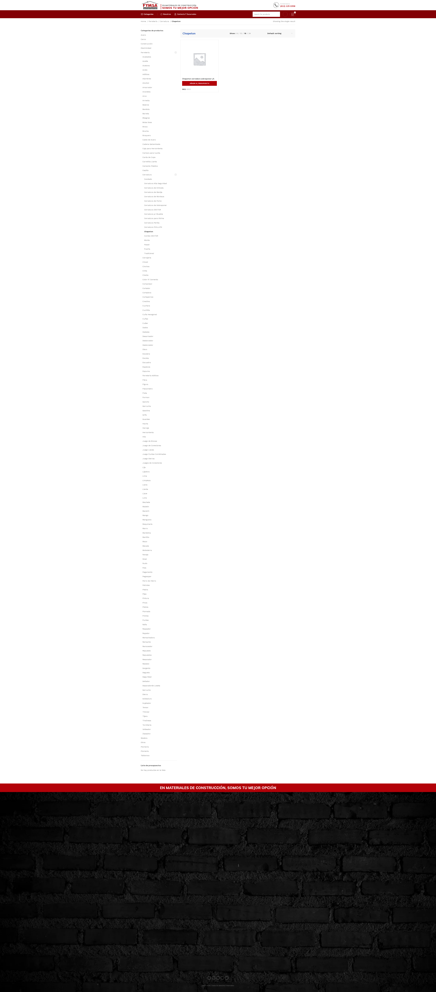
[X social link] (213, 978)
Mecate (145, 546)
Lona (144, 498)
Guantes (146, 419)
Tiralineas (146, 720)
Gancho (145, 402)
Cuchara (146, 306)
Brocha (145, 131)
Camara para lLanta (151, 153)
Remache (146, 642)
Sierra (145, 694)
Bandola (146, 109)
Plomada (146, 611)
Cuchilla (146, 310)
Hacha (145, 424)
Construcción (146, 44)
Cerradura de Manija (153, 192)
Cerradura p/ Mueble (153, 214)
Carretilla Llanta (149, 161)
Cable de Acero (149, 140)
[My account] (285, 14)
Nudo (144, 563)
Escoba (145, 358)
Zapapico (146, 734)
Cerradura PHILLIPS (153, 227)
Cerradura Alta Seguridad (155, 183)
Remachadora (148, 638)
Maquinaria (147, 524)
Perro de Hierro (149, 581)
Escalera (146, 354)
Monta (147, 240)
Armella (146, 100)
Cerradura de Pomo (153, 201)
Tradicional (149, 253)
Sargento (146, 668)
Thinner (145, 712)
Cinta (144, 271)
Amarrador (147, 87)
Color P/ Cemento (150, 279)
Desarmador (147, 336)
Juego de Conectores (151, 445)
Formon (145, 397)
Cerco (143, 39)
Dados (145, 327)
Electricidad (146, 48)
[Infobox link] (284, 5)
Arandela (146, 92)
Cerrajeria (146, 258)
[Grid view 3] (259, 33)
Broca (144, 127)
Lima (144, 476)
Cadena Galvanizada (151, 144)
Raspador (146, 629)
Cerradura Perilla (151, 223)
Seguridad (146, 677)
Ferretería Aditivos (150, 375)
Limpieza (146, 480)
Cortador (146, 288)
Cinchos (145, 266)
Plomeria (145, 751)
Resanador (147, 659)
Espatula (146, 367)
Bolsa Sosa (147, 122)
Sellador (146, 681)
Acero (143, 35)
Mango (145, 515)
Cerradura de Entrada (154, 188)
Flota (144, 393)
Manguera (146, 520)
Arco (144, 96)
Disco (144, 349)
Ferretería (153, 21)
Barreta (145, 113)
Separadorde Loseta (151, 686)
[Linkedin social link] (222, 978)
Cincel (145, 262)
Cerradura (165, 21)
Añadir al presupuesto (199, 83)
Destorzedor (147, 345)
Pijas (144, 594)
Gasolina (146, 410)
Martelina (146, 533)
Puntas (145, 620)
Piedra (145, 590)
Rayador (146, 633)
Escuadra (146, 362)
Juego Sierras (148, 458)
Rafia (144, 624)
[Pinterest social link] (218, 978)
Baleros (145, 105)
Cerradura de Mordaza (154, 196)
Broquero (146, 135)
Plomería (145, 747)
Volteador (146, 729)
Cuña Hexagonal (149, 314)
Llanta (145, 489)
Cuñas (145, 319)
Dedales (145, 332)
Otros (143, 742)
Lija (144, 467)
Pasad (146, 245)
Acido (144, 70)
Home (144, 21)
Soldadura (147, 699)
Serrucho (146, 690)
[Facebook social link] (209, 978)
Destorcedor (147, 341)
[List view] (255, 33)
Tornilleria (146, 725)
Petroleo (146, 585)
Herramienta (148, 432)
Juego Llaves (148, 450)
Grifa (144, 415)
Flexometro (147, 389)
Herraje (145, 428)
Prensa (145, 616)
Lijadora (146, 472)
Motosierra (147, 550)
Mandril (145, 511)
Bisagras (146, 118)
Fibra (144, 380)
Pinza (144, 603)
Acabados (146, 57)
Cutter (145, 323)
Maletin (145, 506)
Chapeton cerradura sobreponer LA (198, 79)
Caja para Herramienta (152, 148)
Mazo (144, 541)
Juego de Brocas (149, 441)
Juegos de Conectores (152, 463)
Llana (144, 485)
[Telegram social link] (226, 978)
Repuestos (147, 655)
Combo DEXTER (151, 236)
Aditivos (145, 74)
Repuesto (146, 651)
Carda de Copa (148, 157)
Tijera (144, 716)
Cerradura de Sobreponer (155, 205)
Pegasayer (146, 576)
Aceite (145, 61)
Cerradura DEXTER (152, 210)
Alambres (146, 79)
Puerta (147, 249)
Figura (145, 384)
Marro (145, 528)
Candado (148, 179)
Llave (144, 493)
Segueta (146, 672)
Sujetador (146, 703)
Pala (144, 568)
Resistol (145, 664)
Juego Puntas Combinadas (154, 454)
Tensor (145, 707)
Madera (144, 738)
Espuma (146, 371)
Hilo (144, 437)
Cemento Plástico (150, 166)
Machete (146, 502)
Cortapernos (147, 297)
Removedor (147, 646)
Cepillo (145, 170)
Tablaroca (145, 755)
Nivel (144, 559)
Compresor (147, 284)
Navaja (145, 554)
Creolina (146, 301)
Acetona (146, 65)
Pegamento (147, 572)
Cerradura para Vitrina (154, 218)
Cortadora (146, 293)
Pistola (145, 607)
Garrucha (146, 406)
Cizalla (145, 275)
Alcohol (145, 83)
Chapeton (148, 231)
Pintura (145, 598)
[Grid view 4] (263, 33)
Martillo (145, 537)
